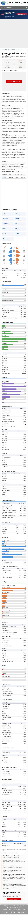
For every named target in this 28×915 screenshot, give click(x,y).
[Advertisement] (14, 33)
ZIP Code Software (8, 905)
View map (23, 177)
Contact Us (15, 912)
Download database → (14, 899)
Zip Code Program (8, 912)
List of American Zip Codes (6, 7)
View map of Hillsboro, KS (14, 81)
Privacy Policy (21, 912)
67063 (4, 177)
